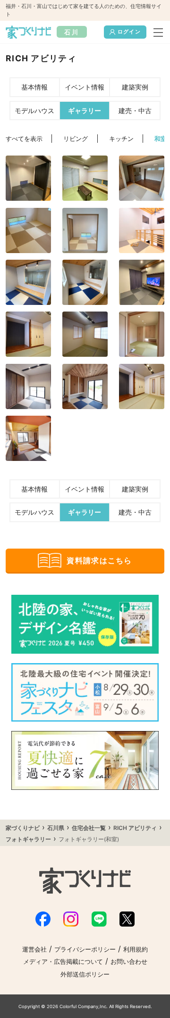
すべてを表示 (24, 138)
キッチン (121, 138)
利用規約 (135, 949)
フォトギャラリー (28, 839)
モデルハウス (34, 111)
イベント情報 (84, 87)
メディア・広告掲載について (63, 961)
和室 (160, 138)
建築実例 (135, 87)
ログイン (129, 31)
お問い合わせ (128, 961)
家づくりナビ (23, 827)
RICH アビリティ (135, 827)
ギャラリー (84, 111)
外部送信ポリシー (85, 974)
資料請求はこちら (99, 560)
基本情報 (34, 87)
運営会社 (34, 949)
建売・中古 (135, 111)
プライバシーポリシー (85, 949)
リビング (75, 138)
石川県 (55, 827)
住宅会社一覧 (89, 827)
